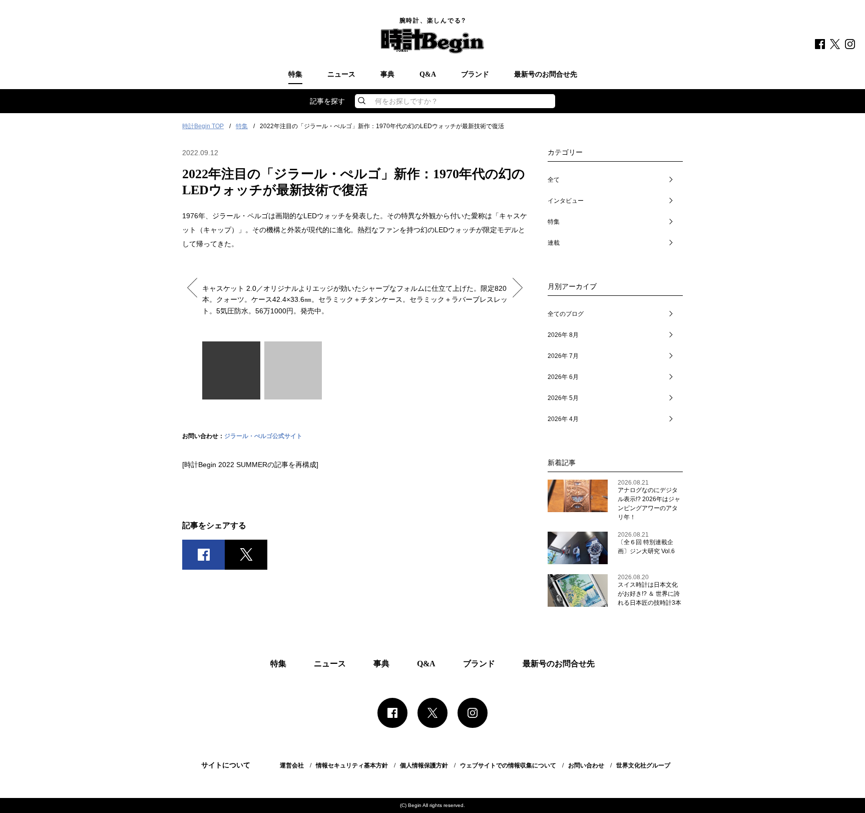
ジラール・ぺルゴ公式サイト (263, 436)
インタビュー (566, 200)
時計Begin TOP (203, 126)
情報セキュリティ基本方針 (352, 765)
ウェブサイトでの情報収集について (508, 765)
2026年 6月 (563, 376)
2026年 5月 (563, 397)
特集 (295, 74)
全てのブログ (566, 313)
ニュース (341, 74)
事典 (387, 74)
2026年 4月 (563, 419)
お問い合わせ (586, 765)
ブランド (475, 74)
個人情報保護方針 (424, 765)
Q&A (427, 74)
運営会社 (292, 765)
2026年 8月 (563, 334)
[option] (355, 291)
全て (554, 179)
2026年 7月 (563, 355)
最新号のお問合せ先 (545, 74)
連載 (554, 242)
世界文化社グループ (643, 765)
